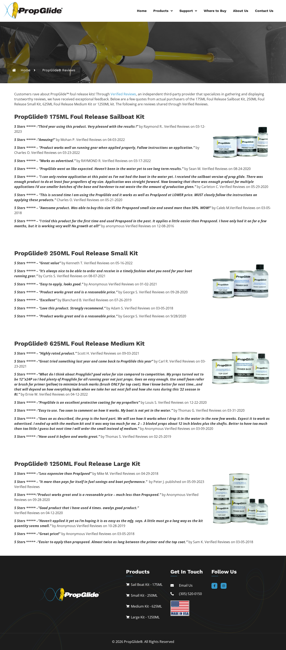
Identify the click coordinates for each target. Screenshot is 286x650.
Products (161, 11)
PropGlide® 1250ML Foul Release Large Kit (77, 463)
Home (142, 11)
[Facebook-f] (214, 586)
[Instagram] (224, 586)
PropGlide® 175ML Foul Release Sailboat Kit (79, 116)
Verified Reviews (123, 94)
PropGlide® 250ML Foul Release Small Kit (76, 253)
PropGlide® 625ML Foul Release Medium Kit (79, 343)
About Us (240, 11)
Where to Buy (215, 11)
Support (186, 11)
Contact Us (264, 11)
